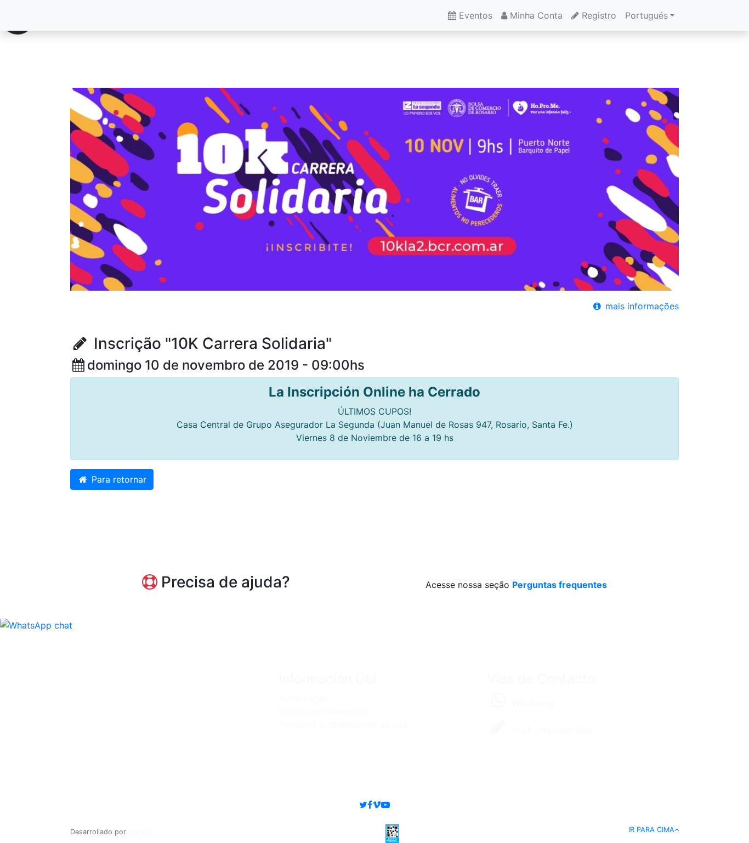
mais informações (641, 306)
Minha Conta (535, 15)
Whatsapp (531, 703)
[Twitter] (363, 804)
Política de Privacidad (324, 711)
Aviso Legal (302, 698)
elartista (141, 832)
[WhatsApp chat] (36, 624)
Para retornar (117, 479)
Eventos (474, 15)
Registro (597, 15)
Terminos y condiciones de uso (343, 724)
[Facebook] (369, 804)
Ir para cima (651, 829)
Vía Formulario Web (551, 730)
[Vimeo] (376, 804)
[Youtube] (385, 804)
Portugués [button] (646, 15)
